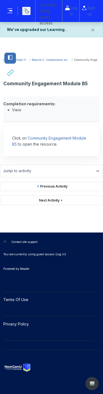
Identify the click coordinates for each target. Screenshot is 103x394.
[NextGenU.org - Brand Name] (51, 368)
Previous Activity (54, 186)
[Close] (93, 30)
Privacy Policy (16, 324)
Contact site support (24, 241)
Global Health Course (21, 59)
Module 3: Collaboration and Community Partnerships (51, 59)
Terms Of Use (16, 299)
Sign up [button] (91, 10)
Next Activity (49, 200)
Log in (73, 10)
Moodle (24, 268)
